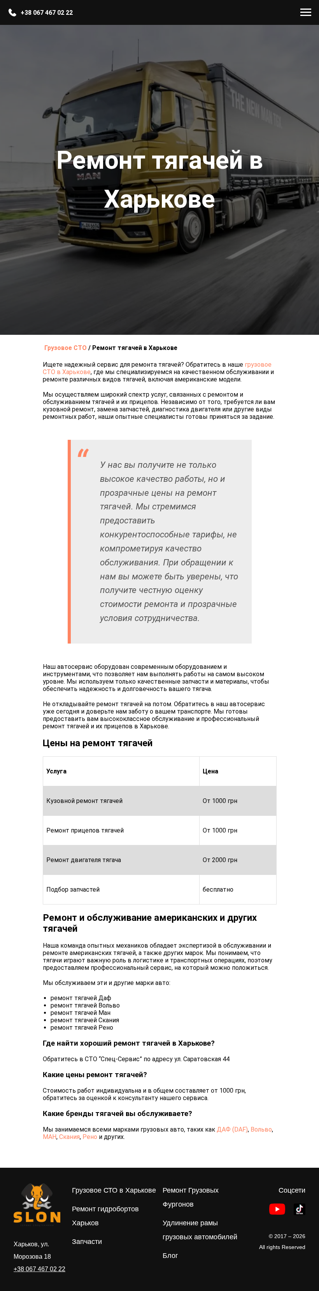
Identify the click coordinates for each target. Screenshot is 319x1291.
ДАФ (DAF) (232, 1129)
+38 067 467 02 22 (47, 12)
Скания (69, 1137)
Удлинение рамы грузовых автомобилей (200, 1230)
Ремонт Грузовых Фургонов (191, 1197)
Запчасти (87, 1242)
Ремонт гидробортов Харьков (105, 1216)
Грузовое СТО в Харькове (114, 1190)
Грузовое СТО (65, 348)
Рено (89, 1137)
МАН (49, 1137)
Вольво (261, 1129)
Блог (170, 1256)
